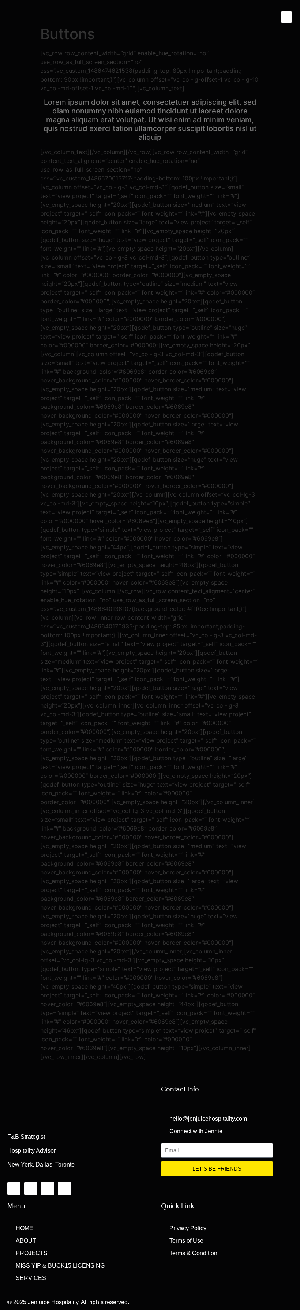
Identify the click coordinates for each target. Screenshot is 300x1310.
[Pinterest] (30, 1188)
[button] (286, 17)
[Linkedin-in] (64, 1188)
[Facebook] (13, 1188)
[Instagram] (47, 1188)
